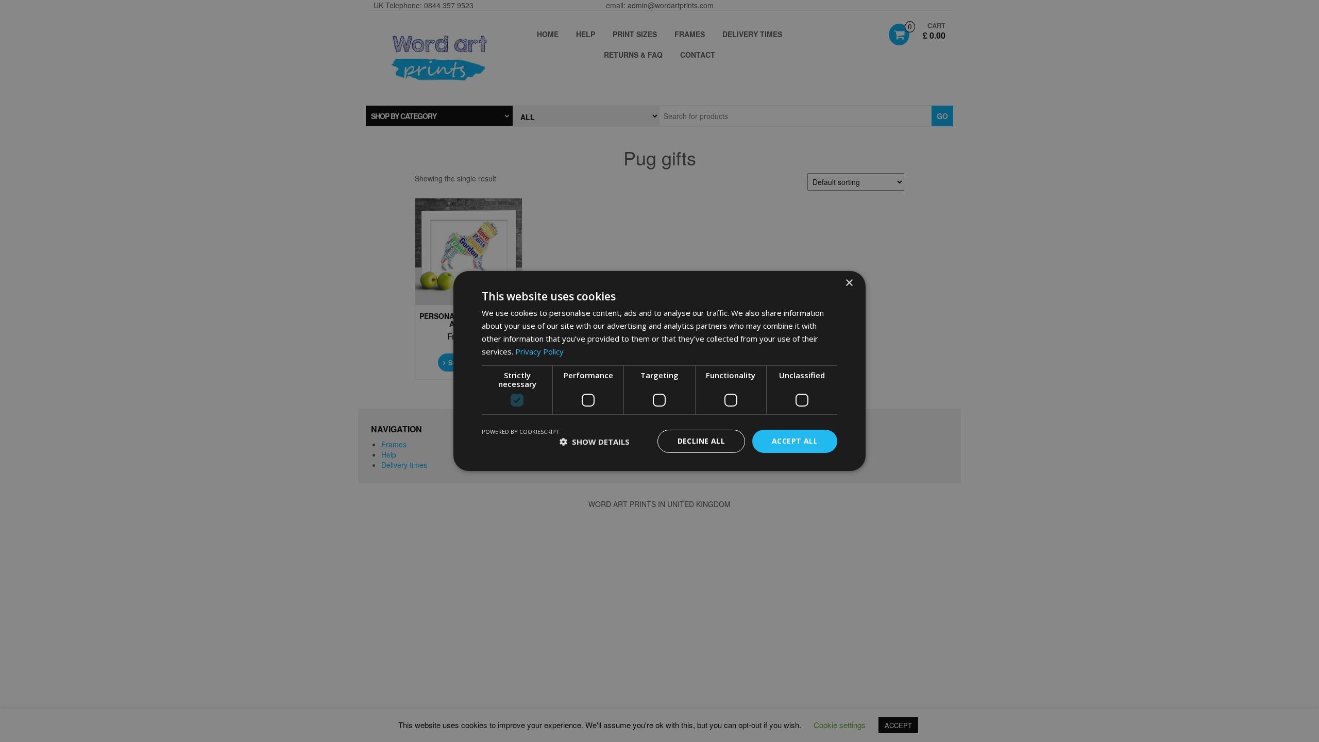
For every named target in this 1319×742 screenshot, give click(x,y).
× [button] (849, 283)
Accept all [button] (795, 441)
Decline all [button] (701, 441)
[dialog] (659, 371)
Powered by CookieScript (521, 431)
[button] (595, 441)
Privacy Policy (539, 351)
